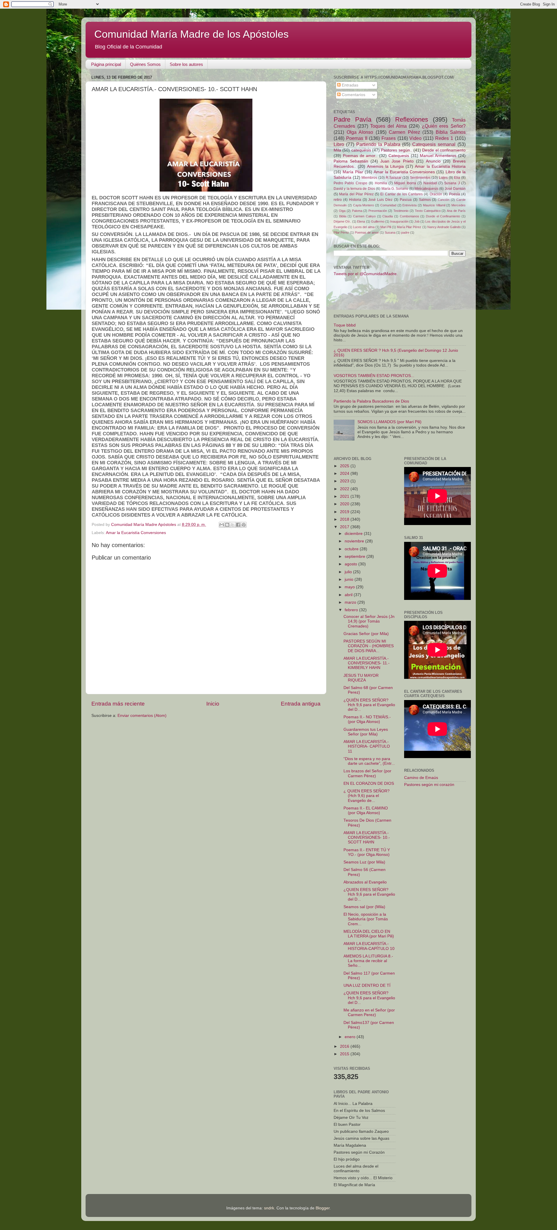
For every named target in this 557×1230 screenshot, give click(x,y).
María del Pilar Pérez (356, 194)
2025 (345, 466)
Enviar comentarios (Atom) (142, 715)
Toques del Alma (388, 126)
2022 (345, 489)
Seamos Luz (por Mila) (364, 862)
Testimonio (400, 210)
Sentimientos (420, 178)
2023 (345, 481)
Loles (443, 178)
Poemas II (356, 138)
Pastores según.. (396, 150)
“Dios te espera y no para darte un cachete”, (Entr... (369, 761)
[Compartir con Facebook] (238, 525)
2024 (345, 473)
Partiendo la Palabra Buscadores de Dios (371, 401)
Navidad (430, 183)
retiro (338, 200)
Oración (436, 194)
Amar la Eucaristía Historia (440, 166)
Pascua (406, 200)
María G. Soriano (394, 189)
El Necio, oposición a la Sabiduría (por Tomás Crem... (365, 919)
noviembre (355, 541)
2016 (345, 1046)
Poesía (454, 194)
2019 (345, 512)
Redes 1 (444, 138)
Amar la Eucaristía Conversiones (136, 533)
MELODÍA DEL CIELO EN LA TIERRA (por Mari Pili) (368, 933)
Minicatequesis (426, 189)
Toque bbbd (345, 325)
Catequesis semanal (433, 144)
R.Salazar (394, 178)
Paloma (357, 210)
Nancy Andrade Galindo (444, 227)
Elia (457, 178)
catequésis (361, 150)
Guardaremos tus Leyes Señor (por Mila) (365, 731)
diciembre (354, 533)
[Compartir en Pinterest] (244, 525)
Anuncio (433, 161)
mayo (350, 587)
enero (351, 1037)
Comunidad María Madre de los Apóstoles (191, 34)
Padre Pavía (352, 119)
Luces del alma (363, 227)
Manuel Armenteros (438, 156)
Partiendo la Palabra (378, 144)
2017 (345, 527)
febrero (352, 610)
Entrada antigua (301, 704)
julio (349, 572)
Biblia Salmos (451, 132)
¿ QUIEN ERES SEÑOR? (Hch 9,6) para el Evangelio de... (366, 795)
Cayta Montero (363, 205)
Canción (443, 199)
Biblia (342, 216)
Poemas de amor (367, 232)
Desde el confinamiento (444, 150)
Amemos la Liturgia (385, 166)
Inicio (212, 704)
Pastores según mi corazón (429, 784)
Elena (361, 221)
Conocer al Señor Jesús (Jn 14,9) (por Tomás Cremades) (369, 621)
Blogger (323, 1208)
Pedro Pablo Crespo (350, 183)
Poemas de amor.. (360, 156)
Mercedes (458, 205)
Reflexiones (411, 119)
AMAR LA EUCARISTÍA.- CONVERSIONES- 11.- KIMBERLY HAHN (366, 663)
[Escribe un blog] (227, 525)
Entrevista (409, 205)
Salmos (425, 200)
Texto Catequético (428, 210)
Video (415, 138)
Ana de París (456, 210)
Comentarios (353, 95)
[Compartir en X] (233, 525)
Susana (390, 232)
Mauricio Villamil (434, 205)
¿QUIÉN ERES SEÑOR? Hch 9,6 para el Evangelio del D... (369, 705)
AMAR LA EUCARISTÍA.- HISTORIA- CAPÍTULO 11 (366, 746)
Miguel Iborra (405, 183)
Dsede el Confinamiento (443, 216)
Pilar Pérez (341, 232)
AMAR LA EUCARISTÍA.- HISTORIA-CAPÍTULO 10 (369, 946)
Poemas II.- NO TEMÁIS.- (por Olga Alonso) (367, 719)
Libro (339, 144)
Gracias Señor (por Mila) (366, 634)
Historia (355, 200)
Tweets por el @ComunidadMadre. (366, 274)
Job (416, 221)
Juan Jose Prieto (396, 161)
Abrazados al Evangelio (365, 882)
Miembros (369, 178)
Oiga (342, 210)
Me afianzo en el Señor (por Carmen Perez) (369, 1012)
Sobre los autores (186, 64)
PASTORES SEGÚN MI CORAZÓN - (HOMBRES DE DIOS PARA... (368, 646)
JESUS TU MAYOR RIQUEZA (361, 677)
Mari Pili (385, 227)
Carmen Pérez (404, 132)
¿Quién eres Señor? (444, 126)
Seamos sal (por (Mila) (364, 907)
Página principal (106, 64)
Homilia (381, 183)
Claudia (387, 216)
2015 (345, 1054)
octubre (352, 549)
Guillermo (377, 221)
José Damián (455, 189)
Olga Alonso (360, 132)
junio (350, 579)
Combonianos (409, 216)
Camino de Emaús (421, 777)
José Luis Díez (380, 200)
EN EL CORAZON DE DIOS (368, 783)
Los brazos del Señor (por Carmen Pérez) (367, 773)
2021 (345, 496)
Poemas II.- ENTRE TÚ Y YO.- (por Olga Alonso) (366, 852)
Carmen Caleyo (364, 216)
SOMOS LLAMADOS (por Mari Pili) (389, 422)
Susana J (452, 183)
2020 (345, 504)
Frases (388, 138)
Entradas (349, 85)
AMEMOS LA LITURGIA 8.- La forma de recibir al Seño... (368, 961)
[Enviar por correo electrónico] (222, 525)
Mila (337, 150)
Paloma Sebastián (351, 161)
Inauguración (399, 221)
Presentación (377, 210)
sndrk (269, 1208)
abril (349, 595)
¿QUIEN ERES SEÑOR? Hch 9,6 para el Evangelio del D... (369, 894)
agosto (351, 564)
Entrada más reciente (118, 704)
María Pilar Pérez (409, 227)
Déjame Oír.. (342, 221)
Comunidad (388, 205)
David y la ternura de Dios (354, 189)
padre (405, 232)
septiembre (355, 556)
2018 (345, 519)
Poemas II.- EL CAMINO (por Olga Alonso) (365, 810)
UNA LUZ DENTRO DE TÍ (366, 985)
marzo (351, 602)
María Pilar (353, 172)
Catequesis (398, 156)
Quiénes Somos (145, 64)
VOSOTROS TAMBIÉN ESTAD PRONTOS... (374, 376)
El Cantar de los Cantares (401, 194)
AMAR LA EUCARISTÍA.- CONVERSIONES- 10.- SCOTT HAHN (366, 837)
